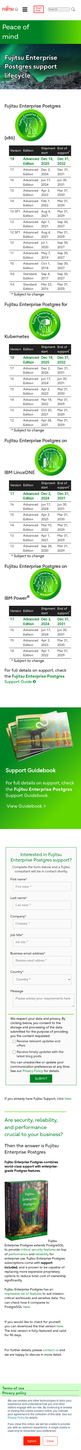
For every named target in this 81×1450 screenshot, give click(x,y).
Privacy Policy (16, 1417)
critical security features (38, 1250)
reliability (42, 1254)
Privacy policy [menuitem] (14, 1393)
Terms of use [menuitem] (13, 1388)
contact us (50, 1350)
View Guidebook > (26, 806)
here (68, 1099)
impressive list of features (23, 1294)
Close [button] (50, 1441)
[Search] (73, 9)
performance (18, 1254)
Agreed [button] (31, 1441)
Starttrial (39, 9)
